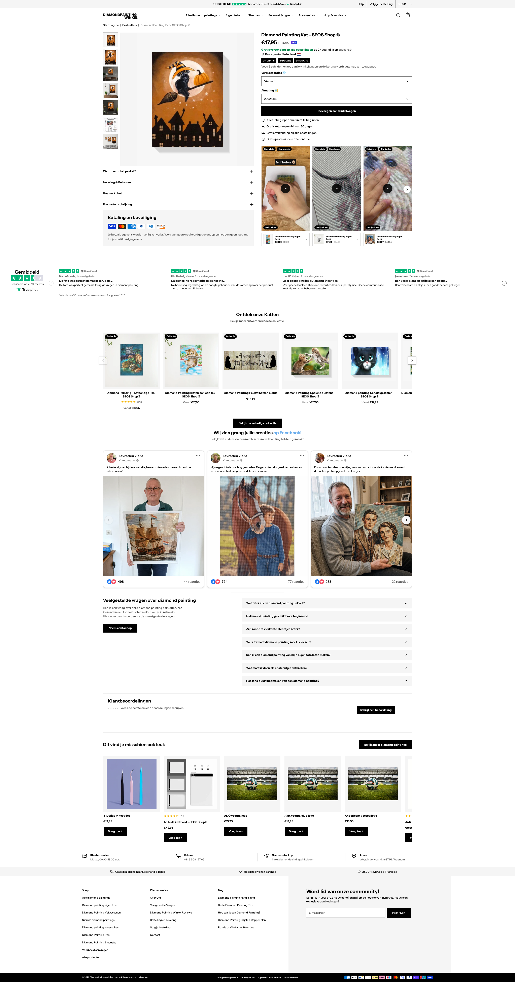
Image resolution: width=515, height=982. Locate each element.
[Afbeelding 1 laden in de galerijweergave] (110, 40)
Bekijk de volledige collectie (257, 423)
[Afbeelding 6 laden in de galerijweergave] (110, 124)
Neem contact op (120, 628)
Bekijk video (270, 227)
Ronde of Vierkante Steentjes (236, 927)
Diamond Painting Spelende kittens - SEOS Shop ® (310, 394)
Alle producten (91, 957)
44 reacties (192, 582)
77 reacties (296, 582)
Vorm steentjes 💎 (273, 73)
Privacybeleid (247, 977)
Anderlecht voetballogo (361, 815)
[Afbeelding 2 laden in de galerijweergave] (110, 57)
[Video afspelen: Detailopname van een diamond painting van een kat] (387, 188)
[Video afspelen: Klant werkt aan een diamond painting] (285, 188)
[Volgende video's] (407, 189)
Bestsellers (129, 25)
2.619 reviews (36, 284)
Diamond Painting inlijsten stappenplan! (242, 920)
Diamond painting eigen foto (99, 905)
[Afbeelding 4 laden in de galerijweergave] (110, 90)
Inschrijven (398, 912)
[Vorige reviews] (51, 283)
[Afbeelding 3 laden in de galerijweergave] (110, 74)
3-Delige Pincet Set (116, 815)
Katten (271, 314)
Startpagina (111, 25)
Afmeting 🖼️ (269, 90)
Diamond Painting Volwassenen (101, 912)
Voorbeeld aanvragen (95, 949)
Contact (155, 934)
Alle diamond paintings (96, 897)
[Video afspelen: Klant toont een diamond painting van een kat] (336, 188)
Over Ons (155, 897)
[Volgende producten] (412, 360)
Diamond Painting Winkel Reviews (171, 912)
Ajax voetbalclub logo (299, 815)
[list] (336, 196)
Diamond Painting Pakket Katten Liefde (250, 393)
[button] (407, 15)
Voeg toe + (115, 831)
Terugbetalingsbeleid (227, 977)
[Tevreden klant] (153, 526)
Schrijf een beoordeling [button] (376, 710)
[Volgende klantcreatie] (406, 520)
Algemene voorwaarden (269, 977)
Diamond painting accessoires (100, 927)
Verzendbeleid (291, 977)
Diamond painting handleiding (236, 897)
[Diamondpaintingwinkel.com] (120, 15)
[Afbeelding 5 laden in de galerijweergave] (110, 107)
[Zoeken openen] (398, 15)
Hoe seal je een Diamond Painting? (239, 912)
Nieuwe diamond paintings (98, 920)
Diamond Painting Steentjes (99, 942)
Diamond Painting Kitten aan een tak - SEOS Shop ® (191, 394)
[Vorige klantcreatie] (108, 520)
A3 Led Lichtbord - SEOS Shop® (185, 822)
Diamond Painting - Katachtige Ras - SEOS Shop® (132, 394)
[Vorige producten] (103, 360)
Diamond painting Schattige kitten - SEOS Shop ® (369, 394)
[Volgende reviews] (504, 283)
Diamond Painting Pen (96, 934)
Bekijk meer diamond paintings (385, 744)
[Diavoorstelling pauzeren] (312, 4)
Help (361, 4)
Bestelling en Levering (163, 920)
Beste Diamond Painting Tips (235, 905)
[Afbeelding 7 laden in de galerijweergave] (110, 141)
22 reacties (400, 582)
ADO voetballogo (235, 815)
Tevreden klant (131, 456)
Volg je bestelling (381, 4)
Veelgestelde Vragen (162, 905)
